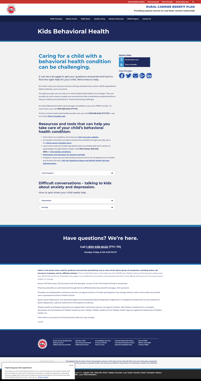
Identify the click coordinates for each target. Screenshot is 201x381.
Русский (118, 372)
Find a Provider (167, 2)
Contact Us (146, 19)
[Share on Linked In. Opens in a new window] (149, 76)
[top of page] (195, 375)
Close (71, 365)
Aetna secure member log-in (59, 143)
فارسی (81, 374)
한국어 (105, 372)
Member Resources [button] (116, 19)
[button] (193, 1)
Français (137, 372)
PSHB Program (133, 19)
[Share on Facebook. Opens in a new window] (122, 76)
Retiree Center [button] (71, 19)
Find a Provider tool (56, 116)
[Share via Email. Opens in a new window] (135, 76)
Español (86, 372)
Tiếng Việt (98, 372)
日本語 (75, 374)
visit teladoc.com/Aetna (60, 152)
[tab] (77, 173)
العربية (125, 372)
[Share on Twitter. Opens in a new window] (129, 76)
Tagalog (111, 372)
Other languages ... (90, 374)
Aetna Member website (136, 2)
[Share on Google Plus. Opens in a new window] (142, 76)
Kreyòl (130, 372)
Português (150, 372)
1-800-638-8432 (97, 246)
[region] (38, 370)
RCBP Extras (85, 19)
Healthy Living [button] (99, 19)
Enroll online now (182, 2)
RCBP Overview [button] (56, 19)
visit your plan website (88, 137)
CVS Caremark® (153, 2)
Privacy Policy (43, 377)
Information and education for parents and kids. (64, 155)
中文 (91, 372)
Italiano (158, 372)
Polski (143, 372)
